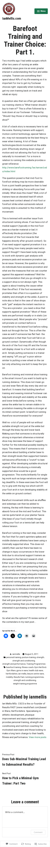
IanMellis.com (11, 18)
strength (40, 657)
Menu (41, 11)
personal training (13, 657)
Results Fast (19, 677)
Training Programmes (36, 664)
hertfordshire (11, 674)
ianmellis (16, 654)
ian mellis (22, 674)
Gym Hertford (40, 667)
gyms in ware (22, 670)
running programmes (34, 677)
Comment (38, 832)
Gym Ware (11, 670)
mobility (9, 677)
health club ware (36, 670)
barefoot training (13, 667)
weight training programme (25, 684)
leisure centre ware (35, 674)
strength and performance (14, 664)
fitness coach (27, 667)
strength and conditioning (23, 661)
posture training (29, 657)
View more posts (37, 737)
